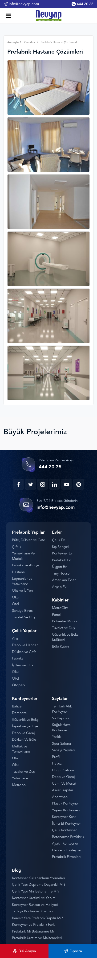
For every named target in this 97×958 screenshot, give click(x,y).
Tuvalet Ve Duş (23, 617)
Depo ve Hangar (25, 645)
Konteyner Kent (64, 816)
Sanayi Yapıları (63, 750)
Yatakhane (20, 778)
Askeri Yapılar (62, 790)
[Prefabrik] (48, 15)
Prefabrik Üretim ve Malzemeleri (37, 938)
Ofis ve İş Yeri (22, 590)
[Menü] (7, 16)
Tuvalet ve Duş (63, 628)
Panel (56, 614)
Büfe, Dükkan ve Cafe (28, 540)
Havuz (56, 763)
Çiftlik (16, 546)
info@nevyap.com (24, 4)
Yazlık (56, 736)
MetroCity (60, 607)
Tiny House (60, 573)
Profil (56, 756)
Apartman (60, 796)
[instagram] (42, 484)
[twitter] (30, 484)
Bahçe (16, 706)
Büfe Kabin (60, 646)
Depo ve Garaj (23, 733)
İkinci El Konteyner (66, 823)
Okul (16, 597)
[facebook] (18, 484)
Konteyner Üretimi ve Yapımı (34, 898)
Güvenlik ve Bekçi (25, 719)
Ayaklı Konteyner (65, 843)
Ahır (15, 638)
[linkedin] (54, 484)
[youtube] (66, 484)
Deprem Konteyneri (67, 850)
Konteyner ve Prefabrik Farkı (34, 924)
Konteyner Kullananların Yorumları (38, 878)
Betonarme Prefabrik (68, 836)
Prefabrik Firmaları (66, 856)
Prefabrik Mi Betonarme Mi (33, 931)
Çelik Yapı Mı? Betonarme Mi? (35, 891)
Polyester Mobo (64, 621)
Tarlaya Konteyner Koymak (32, 911)
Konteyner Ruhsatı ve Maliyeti (35, 904)
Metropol (19, 785)
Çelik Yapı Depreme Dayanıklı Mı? (38, 884)
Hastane (18, 572)
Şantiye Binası (22, 610)
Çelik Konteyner (64, 830)
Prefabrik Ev (61, 560)
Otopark (18, 685)
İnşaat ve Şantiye (25, 726)
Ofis (15, 758)
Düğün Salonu (63, 770)
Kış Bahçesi (60, 546)
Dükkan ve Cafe (24, 651)
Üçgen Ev (59, 566)
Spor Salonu (61, 743)
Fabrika (18, 658)
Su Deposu (60, 718)
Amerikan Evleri (64, 580)
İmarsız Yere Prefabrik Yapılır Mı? (37, 918)
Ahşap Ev (59, 586)
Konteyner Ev (62, 553)
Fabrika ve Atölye (25, 565)
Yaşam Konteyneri (66, 810)
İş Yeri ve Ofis (22, 665)
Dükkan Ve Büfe (24, 739)
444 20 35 (85, 4)
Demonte (19, 712)
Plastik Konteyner (65, 803)
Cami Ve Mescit (64, 783)
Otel (15, 603)
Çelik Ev (58, 540)
